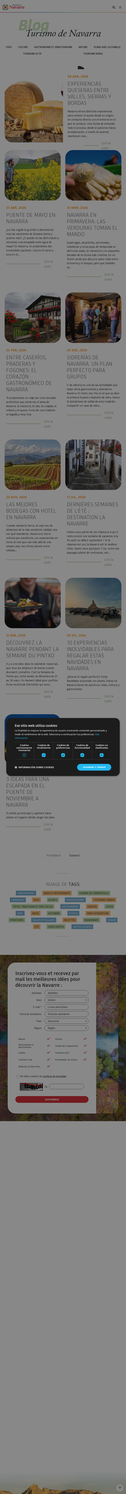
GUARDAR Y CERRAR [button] (94, 767)
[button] (34, 767)
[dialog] (63, 747)
